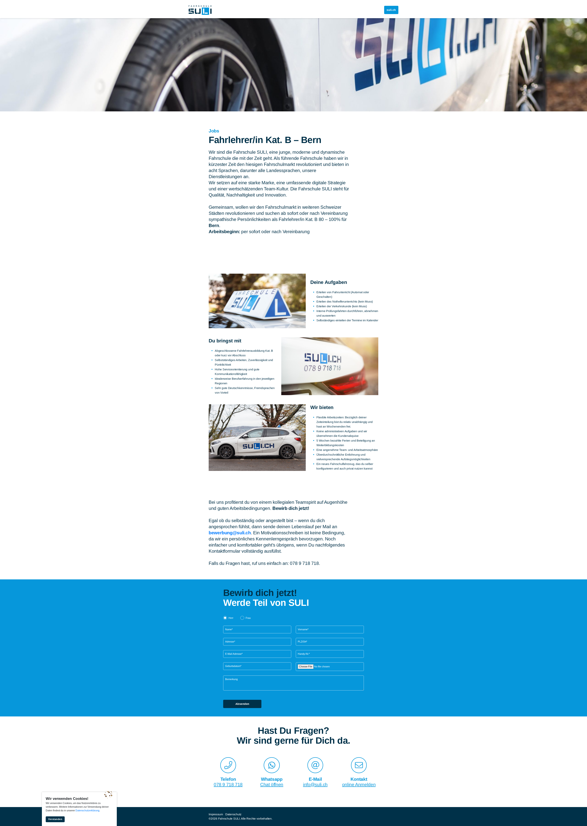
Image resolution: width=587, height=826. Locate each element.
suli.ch (391, 9)
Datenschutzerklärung (87, 810)
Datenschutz (233, 814)
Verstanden (55, 819)
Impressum (216, 814)
